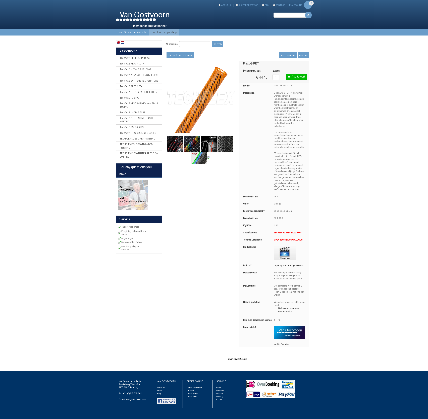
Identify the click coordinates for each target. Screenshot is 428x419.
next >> (303, 55)
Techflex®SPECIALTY (131, 86)
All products (172, 44)
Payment (220, 390)
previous (290, 55)
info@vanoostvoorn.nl (136, 399)
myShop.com (242, 359)
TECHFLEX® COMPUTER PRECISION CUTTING (139, 155)
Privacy (219, 396)
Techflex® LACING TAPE (132, 112)
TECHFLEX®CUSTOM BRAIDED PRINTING (136, 146)
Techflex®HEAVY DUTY (132, 63)
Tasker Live (192, 396)
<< (180, 55)
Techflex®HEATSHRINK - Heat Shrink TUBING (139, 105)
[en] (118, 42)
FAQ (267, 5)
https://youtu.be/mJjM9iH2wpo (289, 265)
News (159, 390)
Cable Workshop (194, 387)
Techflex (190, 390)
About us (161, 387)
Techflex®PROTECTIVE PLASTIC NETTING (137, 120)
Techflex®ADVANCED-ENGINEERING (139, 75)
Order (219, 387)
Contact (219, 399)
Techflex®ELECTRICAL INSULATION (138, 92)
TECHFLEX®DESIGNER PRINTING (137, 138)
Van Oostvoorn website (132, 32)
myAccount (295, 5)
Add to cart (298, 76)
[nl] (122, 42)
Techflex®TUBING (129, 97)
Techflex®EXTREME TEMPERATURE (139, 80)
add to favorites (281, 344)
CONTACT (280, 5)
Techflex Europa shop (164, 32)
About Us (226, 5)
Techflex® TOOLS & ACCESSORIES (138, 133)
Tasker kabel (192, 393)
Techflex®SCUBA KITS (132, 127)
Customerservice (248, 5)
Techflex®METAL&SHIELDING (135, 69)
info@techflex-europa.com (133, 201)
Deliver (219, 393)
